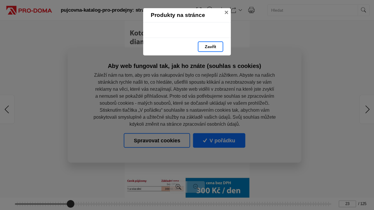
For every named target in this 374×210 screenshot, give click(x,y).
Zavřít (210, 46)
